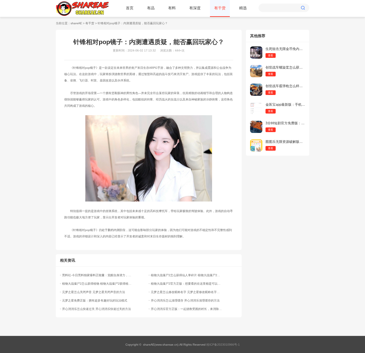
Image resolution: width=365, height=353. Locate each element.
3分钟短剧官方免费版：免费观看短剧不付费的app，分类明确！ (285, 123)
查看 (270, 55)
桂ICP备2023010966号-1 (223, 344)
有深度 (195, 8)
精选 (243, 8)
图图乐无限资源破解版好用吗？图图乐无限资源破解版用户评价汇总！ (285, 141)
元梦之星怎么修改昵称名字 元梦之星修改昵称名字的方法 (186, 292)
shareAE (76, 23)
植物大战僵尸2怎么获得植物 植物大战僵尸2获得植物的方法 (97, 283)
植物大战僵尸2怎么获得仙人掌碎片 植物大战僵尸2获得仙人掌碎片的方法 (186, 275)
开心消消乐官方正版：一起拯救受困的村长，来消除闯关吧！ (186, 309)
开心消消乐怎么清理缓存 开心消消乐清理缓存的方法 (185, 300)
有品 (151, 8)
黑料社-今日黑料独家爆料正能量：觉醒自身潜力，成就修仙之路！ (97, 275)
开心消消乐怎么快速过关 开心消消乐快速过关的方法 (96, 309)
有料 (172, 8)
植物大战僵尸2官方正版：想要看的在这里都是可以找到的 (186, 283)
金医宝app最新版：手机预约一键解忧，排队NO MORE (285, 104)
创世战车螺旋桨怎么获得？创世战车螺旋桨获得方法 (285, 67)
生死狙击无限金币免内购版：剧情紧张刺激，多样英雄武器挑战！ (285, 49)
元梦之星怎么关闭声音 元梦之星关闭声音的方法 (93, 292)
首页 (129, 8)
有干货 (220, 8)
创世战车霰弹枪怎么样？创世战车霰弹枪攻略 (285, 86)
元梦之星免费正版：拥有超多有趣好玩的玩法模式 (94, 300)
